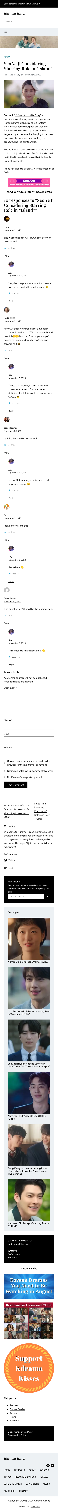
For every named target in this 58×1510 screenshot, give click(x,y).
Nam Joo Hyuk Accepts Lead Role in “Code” (27, 1117)
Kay (10, 272)
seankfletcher (10, 428)
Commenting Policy (17, 1435)
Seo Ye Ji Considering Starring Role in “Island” (28, 66)
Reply (6, 255)
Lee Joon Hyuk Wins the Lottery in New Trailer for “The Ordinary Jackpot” (29, 1065)
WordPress (35, 1506)
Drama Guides (17, 1409)
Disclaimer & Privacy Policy (20, 1432)
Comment (10, 687)
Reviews (14, 1420)
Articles (14, 1405)
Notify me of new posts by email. (24, 777)
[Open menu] (5, 32)
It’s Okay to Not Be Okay (27, 115)
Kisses (13, 1413)
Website (8, 747)
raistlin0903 (9, 318)
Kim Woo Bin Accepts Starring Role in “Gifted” (28, 1224)
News (7, 57)
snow (6, 227)
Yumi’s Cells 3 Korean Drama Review (28, 962)
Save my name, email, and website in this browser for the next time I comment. (29, 763)
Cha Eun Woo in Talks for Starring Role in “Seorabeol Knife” (29, 1013)
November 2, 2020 (12, 230)
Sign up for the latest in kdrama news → (22, 4)
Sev (5, 515)
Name (8, 720)
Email (8, 734)
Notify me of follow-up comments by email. (30, 771)
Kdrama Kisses (15, 13)
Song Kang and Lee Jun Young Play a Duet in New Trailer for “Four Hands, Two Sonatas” (27, 1171)
